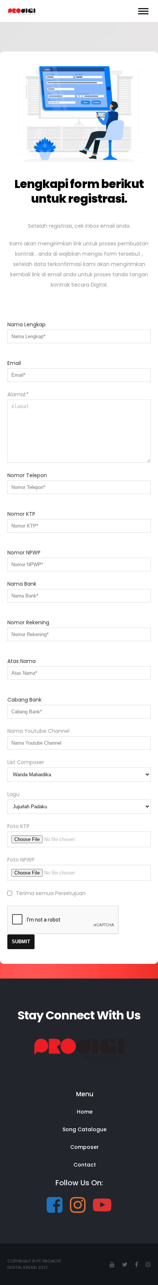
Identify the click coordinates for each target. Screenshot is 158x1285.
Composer (84, 1147)
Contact (84, 1164)
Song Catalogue (84, 1129)
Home (85, 1111)
